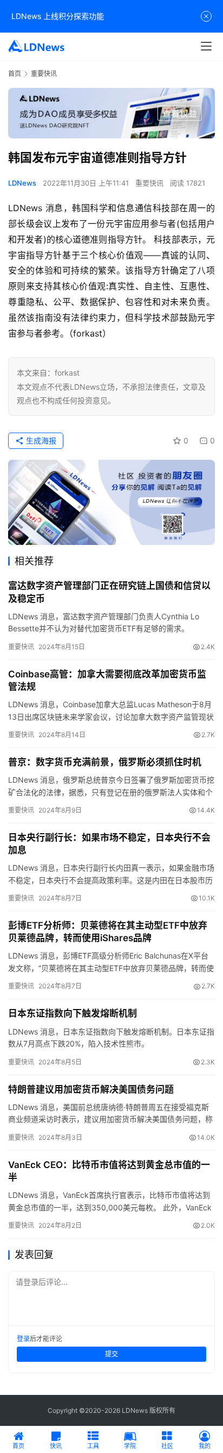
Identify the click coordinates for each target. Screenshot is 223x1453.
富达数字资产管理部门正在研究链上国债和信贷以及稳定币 (109, 592)
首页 (14, 73)
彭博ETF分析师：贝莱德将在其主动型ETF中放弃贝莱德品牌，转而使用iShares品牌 (107, 931)
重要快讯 (149, 183)
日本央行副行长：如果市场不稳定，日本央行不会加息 (109, 843)
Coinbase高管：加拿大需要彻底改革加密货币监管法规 (107, 680)
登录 (23, 1339)
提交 (111, 1354)
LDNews (22, 183)
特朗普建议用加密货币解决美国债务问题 (91, 1089)
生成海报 (40, 440)
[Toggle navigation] (206, 46)
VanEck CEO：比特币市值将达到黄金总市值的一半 (109, 1171)
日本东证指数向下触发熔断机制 (72, 1013)
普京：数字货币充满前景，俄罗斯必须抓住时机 (104, 762)
